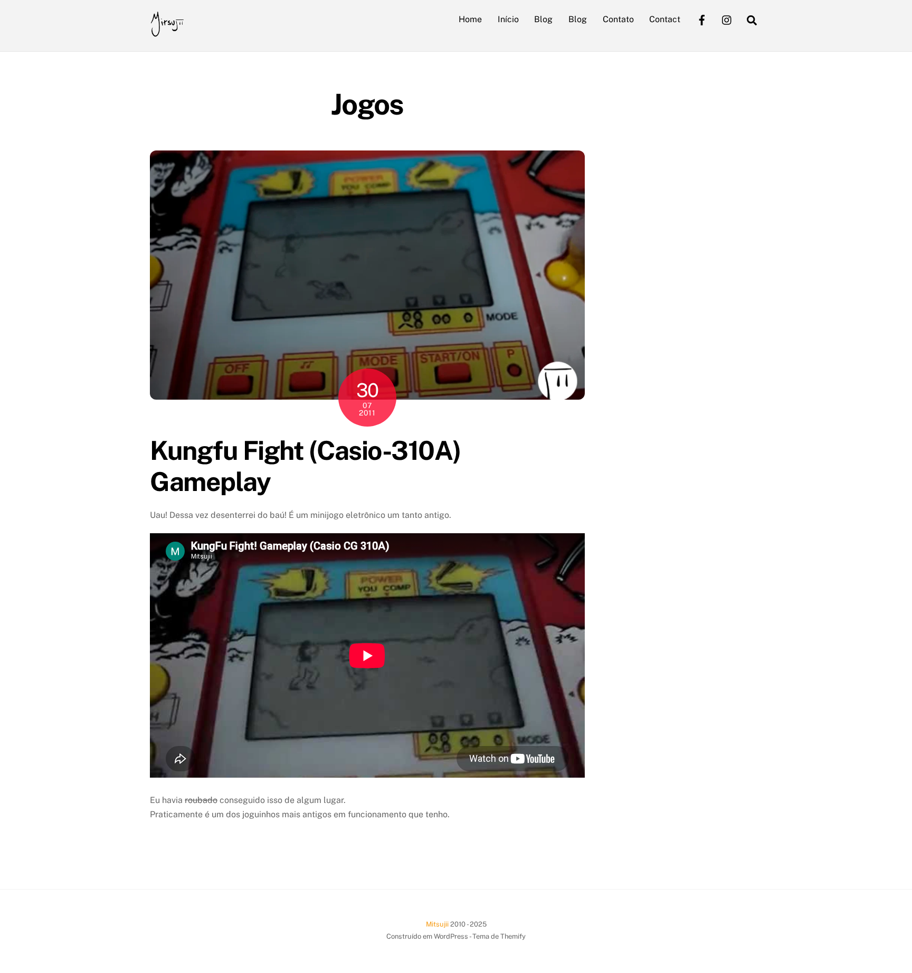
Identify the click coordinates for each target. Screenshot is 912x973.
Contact (664, 19)
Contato (618, 19)
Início (508, 19)
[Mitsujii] (167, 31)
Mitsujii (437, 924)
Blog (543, 19)
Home (470, 19)
